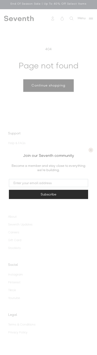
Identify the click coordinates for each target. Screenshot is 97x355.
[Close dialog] (90, 150)
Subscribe (48, 194)
